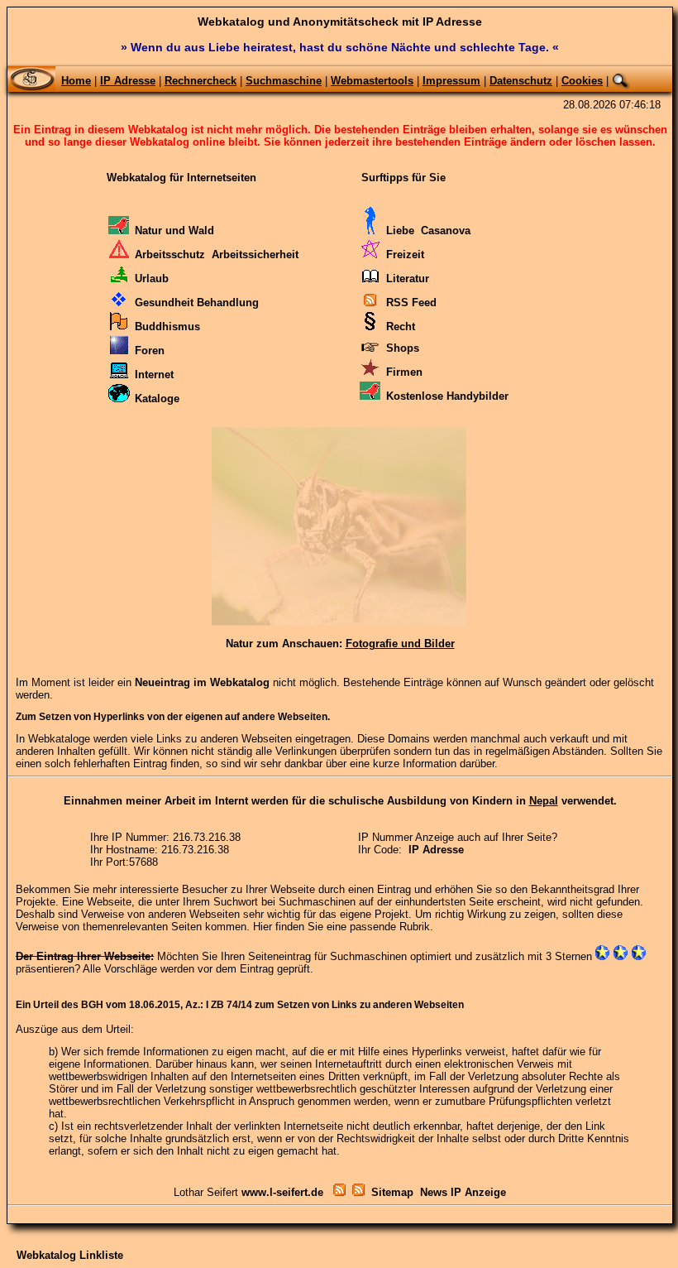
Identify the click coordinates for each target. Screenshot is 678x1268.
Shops (402, 348)
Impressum (451, 80)
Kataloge (157, 398)
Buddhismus (167, 326)
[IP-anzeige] (338, 1192)
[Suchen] (621, 80)
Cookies (582, 80)
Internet (154, 374)
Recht (400, 326)
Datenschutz (520, 80)
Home (76, 80)
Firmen (404, 372)
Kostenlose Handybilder (447, 396)
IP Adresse (127, 80)
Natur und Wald (174, 230)
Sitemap (392, 1192)
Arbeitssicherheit (255, 254)
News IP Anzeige (463, 1192)
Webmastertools (372, 80)
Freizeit (405, 254)
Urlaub (152, 278)
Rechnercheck (200, 80)
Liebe (400, 230)
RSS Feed (411, 302)
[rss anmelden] (358, 1192)
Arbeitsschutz (170, 254)
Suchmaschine (284, 80)
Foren (150, 350)
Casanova (445, 230)
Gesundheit (164, 302)
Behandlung (228, 302)
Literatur (407, 278)
